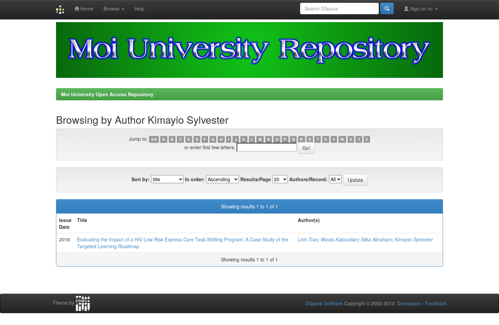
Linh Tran (308, 239)
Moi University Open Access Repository (107, 94)
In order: (195, 179)
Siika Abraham (376, 239)
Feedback (435, 303)
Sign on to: (422, 8)
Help (139, 8)
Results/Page (255, 179)
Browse (112, 8)
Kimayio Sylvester (414, 239)
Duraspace (409, 303)
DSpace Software (324, 303)
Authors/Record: (308, 179)
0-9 (154, 139)
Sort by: (140, 179)
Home (86, 8)
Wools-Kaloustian (339, 239)
